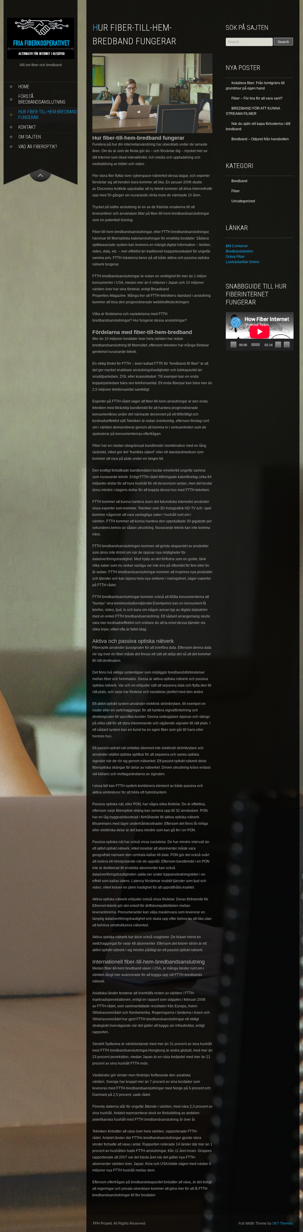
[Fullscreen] (287, 345)
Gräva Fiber (235, 257)
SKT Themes (282, 1223)
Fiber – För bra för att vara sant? (257, 98)
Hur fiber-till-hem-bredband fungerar (47, 114)
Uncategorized (243, 201)
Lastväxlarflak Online (243, 262)
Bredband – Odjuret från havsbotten (260, 139)
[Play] (233, 345)
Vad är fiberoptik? (37, 146)
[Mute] (278, 345)
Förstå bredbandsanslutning (41, 99)
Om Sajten (29, 137)
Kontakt (27, 127)
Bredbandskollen (239, 251)
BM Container (237, 246)
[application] (260, 331)
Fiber (235, 191)
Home (23, 86)
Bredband (239, 181)
